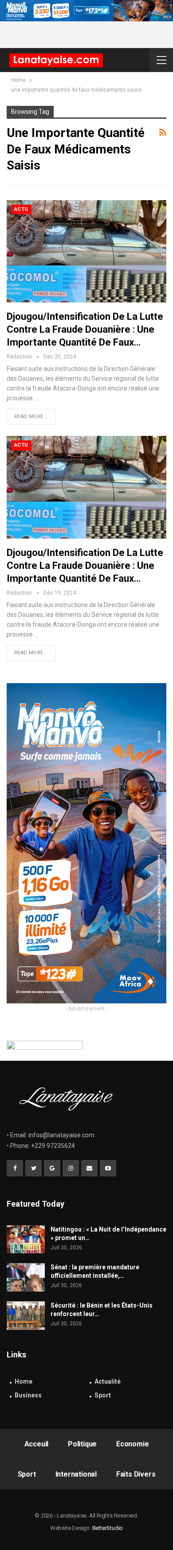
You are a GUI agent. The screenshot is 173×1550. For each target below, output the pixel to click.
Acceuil (36, 1444)
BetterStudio (107, 1528)
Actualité (107, 1381)
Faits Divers (136, 1474)
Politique (82, 1444)
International (76, 1474)
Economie (132, 1444)
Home (23, 1381)
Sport (102, 1395)
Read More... (31, 416)
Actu (21, 209)
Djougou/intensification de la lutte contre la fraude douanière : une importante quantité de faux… (85, 329)
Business (28, 1395)
